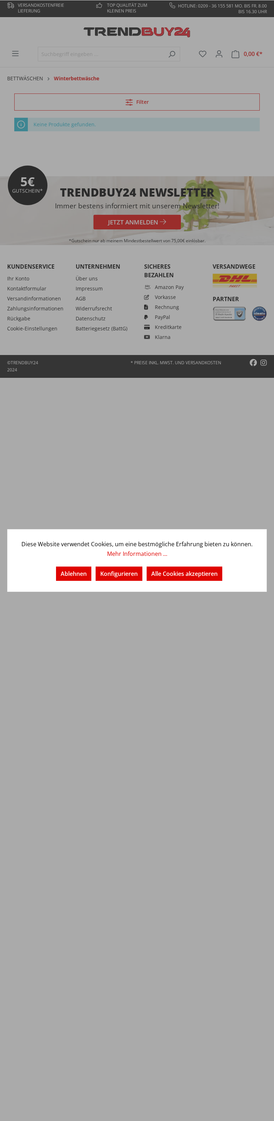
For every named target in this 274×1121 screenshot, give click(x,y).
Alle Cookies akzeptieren (184, 574)
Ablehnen (74, 574)
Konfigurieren (119, 574)
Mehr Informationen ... (137, 554)
